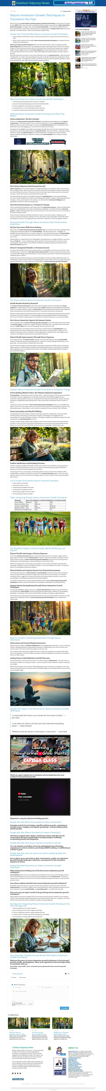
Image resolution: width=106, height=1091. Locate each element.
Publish (65, 1008)
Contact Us (69, 1084)
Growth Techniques (17, 974)
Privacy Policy (82, 1084)
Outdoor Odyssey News (75, 1067)
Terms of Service (75, 1084)
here (56, 1089)
